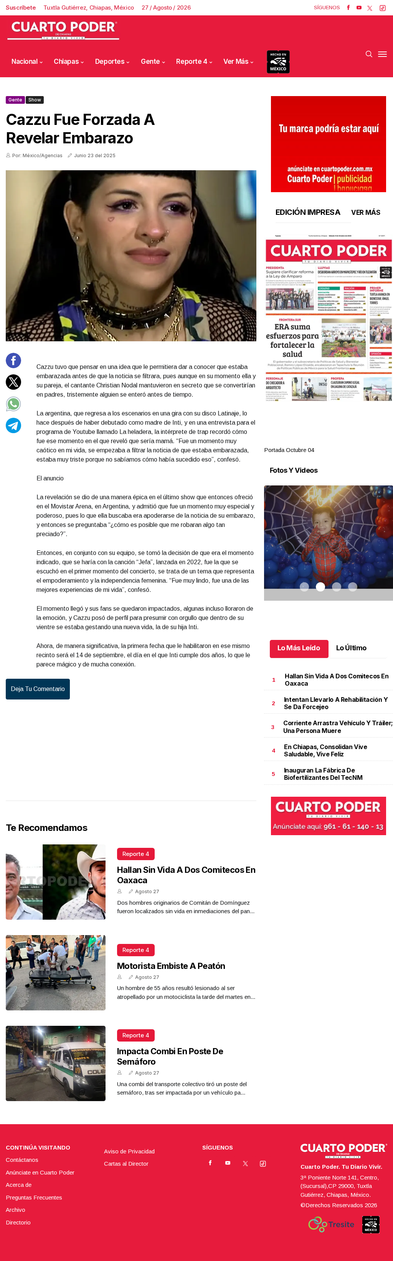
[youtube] (359, 7)
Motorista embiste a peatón (171, 966)
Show (34, 100)
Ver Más (235, 61)
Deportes (110, 61)
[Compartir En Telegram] (13, 431)
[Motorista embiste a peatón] (56, 972)
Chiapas (66, 61)
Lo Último (351, 648)
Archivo (15, 1209)
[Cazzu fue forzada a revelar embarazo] (131, 255)
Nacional (25, 61)
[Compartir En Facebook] (13, 366)
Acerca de (18, 1184)
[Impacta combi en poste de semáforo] (56, 1063)
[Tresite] (331, 1224)
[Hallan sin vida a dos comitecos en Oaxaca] (56, 882)
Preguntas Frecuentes (34, 1197)
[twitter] (369, 7)
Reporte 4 (191, 61)
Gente (150, 61)
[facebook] (348, 7)
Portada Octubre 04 (289, 450)
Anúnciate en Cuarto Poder (40, 1172)
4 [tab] (352, 440)
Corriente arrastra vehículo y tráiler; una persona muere (338, 726)
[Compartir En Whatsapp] (13, 409)
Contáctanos (22, 1159)
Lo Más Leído (298, 648)
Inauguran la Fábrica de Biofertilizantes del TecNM (323, 773)
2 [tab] (320, 440)
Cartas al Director (126, 1163)
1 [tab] (304, 440)
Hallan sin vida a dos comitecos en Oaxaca (336, 679)
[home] (63, 31)
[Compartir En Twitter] (13, 387)
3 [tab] (336, 440)
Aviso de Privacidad (129, 1151)
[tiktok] (382, 7)
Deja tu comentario (38, 689)
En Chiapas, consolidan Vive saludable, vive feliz (325, 750)
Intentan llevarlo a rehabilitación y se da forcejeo (336, 703)
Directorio (18, 1222)
